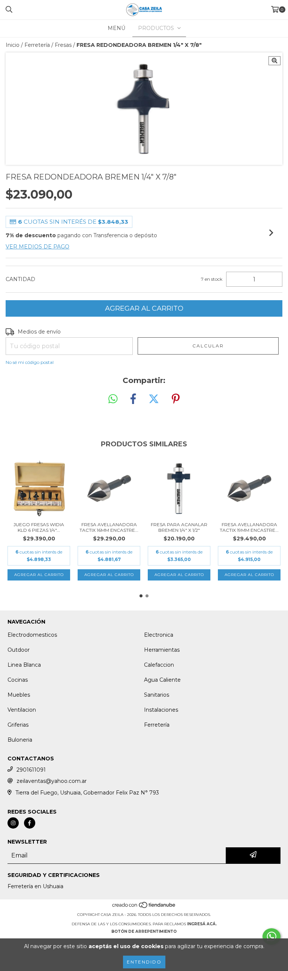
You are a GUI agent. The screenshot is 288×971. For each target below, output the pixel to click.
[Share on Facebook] (133, 399)
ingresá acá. (202, 924)
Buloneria (20, 739)
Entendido (144, 962)
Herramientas (162, 649)
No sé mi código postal (30, 362)
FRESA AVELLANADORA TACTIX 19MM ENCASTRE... (249, 527)
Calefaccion (159, 664)
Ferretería (37, 45)
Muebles (19, 694)
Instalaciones (161, 709)
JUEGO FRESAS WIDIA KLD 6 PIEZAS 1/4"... (39, 527)
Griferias (18, 724)
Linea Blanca (24, 664)
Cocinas (18, 679)
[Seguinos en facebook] (29, 823)
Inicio (13, 45)
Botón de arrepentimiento (144, 931)
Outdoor (19, 649)
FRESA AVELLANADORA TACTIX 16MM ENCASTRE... (109, 527)
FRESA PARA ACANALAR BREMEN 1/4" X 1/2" (179, 527)
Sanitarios (156, 694)
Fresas (63, 45)
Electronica (158, 634)
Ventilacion (22, 709)
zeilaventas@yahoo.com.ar (51, 781)
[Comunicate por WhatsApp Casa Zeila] (271, 936)
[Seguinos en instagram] (13, 823)
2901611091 (31, 769)
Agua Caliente (162, 679)
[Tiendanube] (144, 907)
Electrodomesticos (32, 634)
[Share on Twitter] (154, 399)
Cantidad (20, 279)
